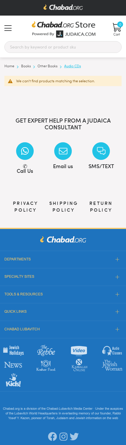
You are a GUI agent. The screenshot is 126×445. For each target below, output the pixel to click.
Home (9, 65)
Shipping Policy (63, 206)
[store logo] (63, 29)
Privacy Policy (25, 206)
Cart (117, 29)
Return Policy (101, 206)
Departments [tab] (17, 259)
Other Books (48, 65)
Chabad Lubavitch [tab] (22, 329)
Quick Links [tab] (15, 312)
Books (26, 65)
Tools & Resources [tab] (23, 294)
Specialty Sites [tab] (19, 277)
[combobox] (63, 47)
